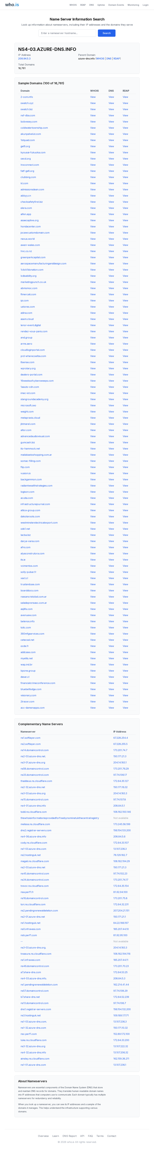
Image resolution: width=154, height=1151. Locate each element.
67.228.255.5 (120, 743)
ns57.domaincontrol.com (35, 990)
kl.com (24, 183)
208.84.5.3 (24, 58)
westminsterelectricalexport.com (39, 522)
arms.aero (26, 343)
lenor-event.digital (31, 325)
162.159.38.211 (121, 1058)
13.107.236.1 (119, 1064)
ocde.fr (25, 646)
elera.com (26, 207)
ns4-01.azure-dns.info (33, 805)
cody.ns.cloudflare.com (34, 842)
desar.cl (25, 676)
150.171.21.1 (119, 916)
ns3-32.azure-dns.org (33, 1046)
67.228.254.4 (120, 737)
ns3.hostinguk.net (31, 1015)
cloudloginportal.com (33, 349)
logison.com (27, 491)
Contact (111, 1135)
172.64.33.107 (121, 842)
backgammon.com (31, 479)
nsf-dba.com (28, 115)
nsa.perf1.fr (27, 892)
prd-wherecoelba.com (33, 356)
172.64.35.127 (121, 780)
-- (22, 941)
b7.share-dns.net (30, 996)
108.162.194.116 (121, 953)
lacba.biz (26, 534)
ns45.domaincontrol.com (35, 873)
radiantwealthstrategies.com (36, 485)
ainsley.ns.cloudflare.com (35, 1058)
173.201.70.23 (121, 966)
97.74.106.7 (119, 1003)
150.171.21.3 (119, 756)
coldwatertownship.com (34, 127)
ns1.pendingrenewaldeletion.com (39, 984)
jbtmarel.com (28, 423)
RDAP (83, 5)
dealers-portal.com (31, 374)
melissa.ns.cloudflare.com (35, 824)
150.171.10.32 (120, 1027)
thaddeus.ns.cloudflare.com (36, 780)
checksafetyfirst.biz (32, 201)
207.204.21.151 (121, 910)
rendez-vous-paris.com (34, 331)
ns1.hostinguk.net (30, 922)
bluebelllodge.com (31, 689)
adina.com (26, 312)
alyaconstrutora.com (32, 553)
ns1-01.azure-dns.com (33, 1064)
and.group (26, 337)
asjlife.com (26, 608)
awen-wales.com (30, 244)
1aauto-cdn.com (30, 386)
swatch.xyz (27, 103)
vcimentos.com (29, 565)
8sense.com (27, 362)
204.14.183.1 (120, 762)
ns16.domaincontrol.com (34, 898)
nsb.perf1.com (29, 935)
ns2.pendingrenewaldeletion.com (39, 910)
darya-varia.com (30, 541)
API (82, 1135)
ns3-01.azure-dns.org (33, 762)
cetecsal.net (27, 639)
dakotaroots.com (30, 516)
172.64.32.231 (121, 904)
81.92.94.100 (120, 892)
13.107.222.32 (120, 1046)
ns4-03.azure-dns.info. (34, 978)
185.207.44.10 (121, 929)
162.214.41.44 (121, 984)
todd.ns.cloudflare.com (34, 811)
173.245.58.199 (121, 824)
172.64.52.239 (121, 996)
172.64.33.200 (121, 1040)
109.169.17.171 (121, 1015)
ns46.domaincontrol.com (35, 966)
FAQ (90, 1135)
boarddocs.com (29, 590)
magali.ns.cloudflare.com (35, 861)
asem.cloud (27, 319)
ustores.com (28, 306)
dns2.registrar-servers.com (36, 830)
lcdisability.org (28, 275)
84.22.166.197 (121, 922)
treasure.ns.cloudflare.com (36, 953)
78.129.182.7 (120, 855)
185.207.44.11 (120, 959)
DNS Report (70, 1135)
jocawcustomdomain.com (35, 232)
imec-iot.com (28, 393)
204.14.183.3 (120, 793)
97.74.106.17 (120, 774)
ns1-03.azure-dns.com (33, 848)
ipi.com (25, 300)
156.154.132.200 (122, 1009)
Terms (100, 1135)
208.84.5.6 (119, 836)
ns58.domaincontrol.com (35, 768)
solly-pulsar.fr (28, 571)
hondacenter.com (31, 226)
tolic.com (26, 627)
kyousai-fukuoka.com (33, 152)
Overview (43, 1135)
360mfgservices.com (32, 633)
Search (107, 33)
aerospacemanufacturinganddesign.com (43, 263)
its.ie (23, 559)
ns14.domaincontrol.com (35, 750)
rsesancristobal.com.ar (34, 596)
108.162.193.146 (122, 811)
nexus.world (28, 238)
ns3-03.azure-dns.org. (33, 947)
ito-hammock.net (30, 448)
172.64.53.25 (120, 972)
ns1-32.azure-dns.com (33, 1027)
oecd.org (26, 158)
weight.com (27, 411)
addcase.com (28, 652)
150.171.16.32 (120, 787)
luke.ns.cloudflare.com (33, 1040)
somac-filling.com (31, 460)
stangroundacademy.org (34, 399)
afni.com (25, 547)
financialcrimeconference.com (38, 683)
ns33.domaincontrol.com (35, 774)
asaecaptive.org (29, 220)
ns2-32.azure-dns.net (33, 787)
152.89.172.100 (121, 1033)
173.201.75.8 (120, 898)
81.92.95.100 (120, 935)
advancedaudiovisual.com (35, 436)
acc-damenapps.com (33, 707)
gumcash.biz (28, 442)
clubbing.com (28, 177)
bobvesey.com (29, 121)
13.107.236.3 (120, 848)
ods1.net (25, 528)
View (93, 96)
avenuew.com (28, 615)
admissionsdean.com (32, 189)
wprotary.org (28, 368)
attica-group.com (30, 510)
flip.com (25, 467)
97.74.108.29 (120, 990)
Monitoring (133, 5)
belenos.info (28, 621)
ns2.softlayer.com (31, 743)
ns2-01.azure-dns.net (33, 916)
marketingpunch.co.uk (33, 281)
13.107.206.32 (120, 1052)
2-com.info (27, 96)
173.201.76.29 (121, 768)
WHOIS (73, 5)
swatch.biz (27, 109)
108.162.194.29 (121, 861)
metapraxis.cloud (30, 417)
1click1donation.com (32, 269)
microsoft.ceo (28, 405)
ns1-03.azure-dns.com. (34, 1021)
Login (146, 5)
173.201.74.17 (120, 879)
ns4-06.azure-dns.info (33, 836)
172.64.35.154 (121, 885)
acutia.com (27, 497)
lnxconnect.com (30, 164)
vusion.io (26, 473)
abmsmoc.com (29, 288)
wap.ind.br (26, 664)
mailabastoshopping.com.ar (36, 454)
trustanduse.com (30, 584)
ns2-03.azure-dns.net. (33, 756)
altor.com (26, 430)
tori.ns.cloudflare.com (33, 904)
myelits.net (27, 658)
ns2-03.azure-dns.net (33, 867)
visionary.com (28, 695)
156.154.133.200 (122, 830)
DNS (91, 5)
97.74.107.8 (119, 799)
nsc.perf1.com (29, 1033)
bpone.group (28, 670)
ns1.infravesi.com (30, 959)
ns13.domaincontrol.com (34, 1003)
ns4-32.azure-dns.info (33, 1052)
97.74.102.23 (120, 873)
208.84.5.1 (119, 805)
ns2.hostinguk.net (31, 855)
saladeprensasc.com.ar (34, 602)
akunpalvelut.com (31, 133)
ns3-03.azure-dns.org (33, 793)
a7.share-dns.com (31, 972)
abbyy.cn (26, 195)
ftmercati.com (28, 294)
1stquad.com (28, 140)
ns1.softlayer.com (30, 737)
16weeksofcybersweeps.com (37, 380)
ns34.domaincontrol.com (35, 879)
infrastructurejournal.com (35, 504)
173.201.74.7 (120, 750)
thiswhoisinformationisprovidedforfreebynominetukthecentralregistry (60, 817)
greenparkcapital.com (33, 257)
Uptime (101, 5)
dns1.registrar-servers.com (36, 1009)
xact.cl (24, 578)
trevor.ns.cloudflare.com (35, 885)
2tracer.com (27, 701)
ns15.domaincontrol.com (34, 799)
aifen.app (26, 214)
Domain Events (116, 5)
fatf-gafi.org (27, 170)
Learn (55, 1135)
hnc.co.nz (26, 251)
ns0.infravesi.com (31, 929)
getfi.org (25, 146)
